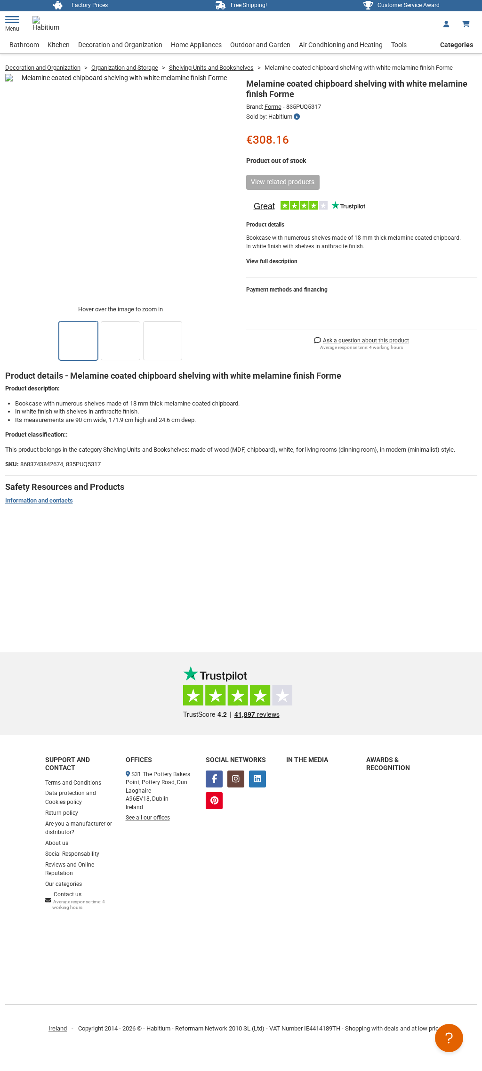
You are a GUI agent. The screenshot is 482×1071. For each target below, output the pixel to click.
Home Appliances (196, 45)
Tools (399, 45)
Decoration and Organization (120, 45)
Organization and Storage (124, 67)
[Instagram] (235, 779)
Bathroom (24, 45)
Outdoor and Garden (260, 45)
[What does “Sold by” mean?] (297, 117)
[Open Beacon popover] (449, 1038)
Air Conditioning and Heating (341, 45)
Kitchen (59, 45)
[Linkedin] (257, 779)
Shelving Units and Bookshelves (211, 67)
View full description (271, 261)
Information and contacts (39, 500)
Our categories (63, 884)
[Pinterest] (214, 800)
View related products (282, 182)
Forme (273, 106)
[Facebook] (214, 779)
